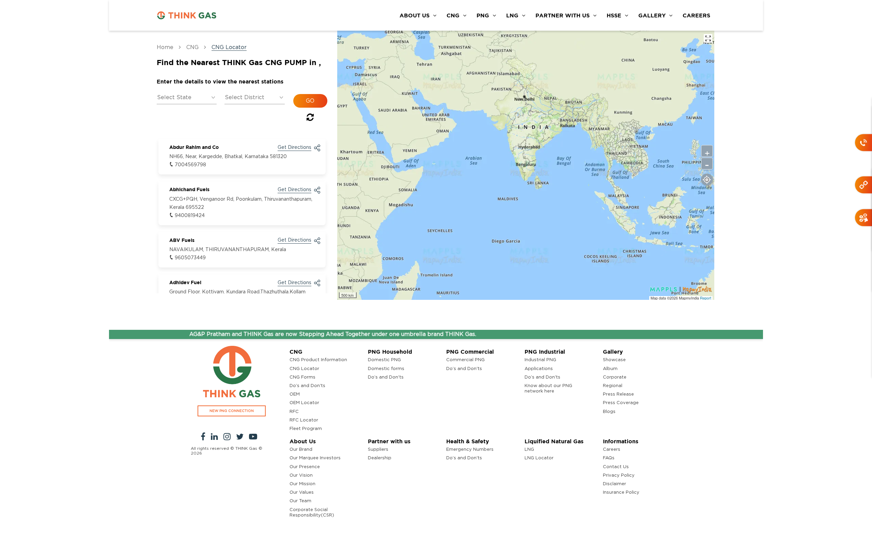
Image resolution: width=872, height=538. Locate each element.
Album (610, 369)
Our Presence (305, 467)
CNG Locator (304, 369)
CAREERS (696, 15)
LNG (512, 15)
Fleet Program (306, 429)
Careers (611, 449)
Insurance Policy (621, 492)
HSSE (614, 15)
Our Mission (302, 484)
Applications (539, 369)
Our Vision (301, 475)
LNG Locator (539, 458)
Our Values (302, 492)
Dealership (379, 458)
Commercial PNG (465, 360)
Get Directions (294, 147)
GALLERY (652, 15)
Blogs (609, 412)
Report (705, 298)
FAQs (608, 458)
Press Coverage (621, 403)
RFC (294, 412)
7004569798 (190, 165)
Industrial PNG (540, 360)
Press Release (618, 394)
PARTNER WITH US (562, 15)
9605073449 (190, 258)
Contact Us (616, 467)
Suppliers (378, 449)
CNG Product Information (318, 360)
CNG (453, 15)
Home (165, 47)
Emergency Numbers (470, 449)
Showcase (614, 360)
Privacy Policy (619, 475)
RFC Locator (304, 420)
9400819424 (190, 215)
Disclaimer (614, 484)
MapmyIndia (689, 298)
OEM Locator (304, 403)
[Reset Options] (310, 118)
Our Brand (301, 449)
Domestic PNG (384, 360)
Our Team (300, 501)
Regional (612, 386)
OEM (295, 394)
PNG (483, 15)
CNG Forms (302, 377)
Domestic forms (386, 369)
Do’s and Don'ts (307, 386)
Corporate (614, 377)
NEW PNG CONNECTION (231, 411)
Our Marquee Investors (315, 458)
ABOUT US (415, 15)
